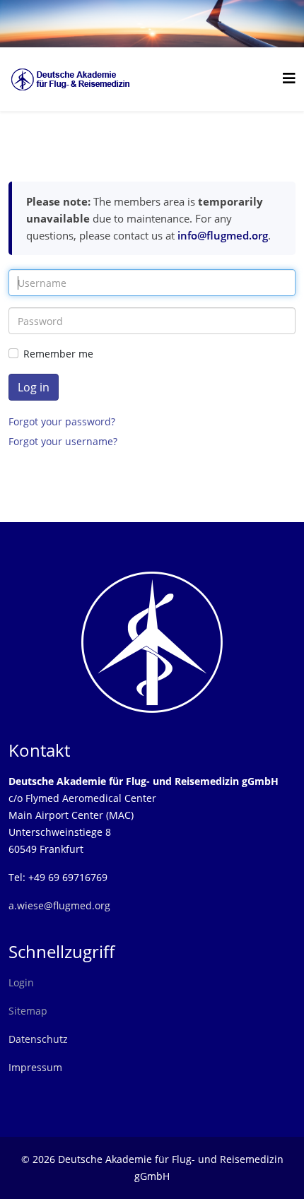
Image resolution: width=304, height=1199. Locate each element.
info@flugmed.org (222, 235)
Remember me (58, 353)
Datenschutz (38, 1039)
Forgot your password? (61, 421)
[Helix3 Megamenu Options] (289, 78)
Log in (33, 387)
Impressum (35, 1067)
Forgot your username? (62, 441)
